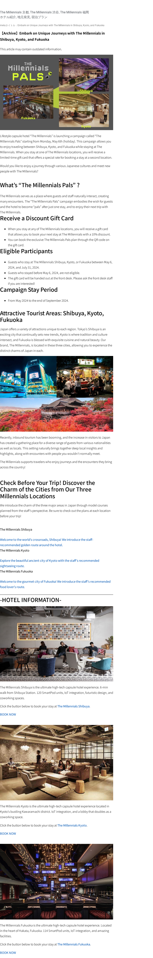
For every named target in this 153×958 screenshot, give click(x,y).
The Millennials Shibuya (73, 706)
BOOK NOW (8, 714)
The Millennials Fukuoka (73, 944)
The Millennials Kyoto (72, 825)
